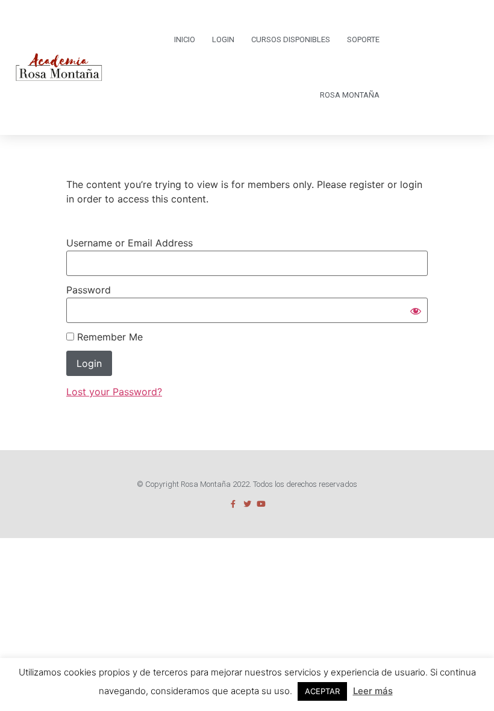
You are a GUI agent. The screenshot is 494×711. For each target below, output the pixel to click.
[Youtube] (261, 504)
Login (223, 39)
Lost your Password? (114, 392)
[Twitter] (247, 504)
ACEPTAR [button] (322, 691)
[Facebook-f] (233, 504)
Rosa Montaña (350, 94)
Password (88, 290)
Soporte (363, 39)
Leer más (373, 691)
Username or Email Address (129, 243)
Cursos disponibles (290, 39)
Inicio (184, 39)
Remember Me (108, 337)
